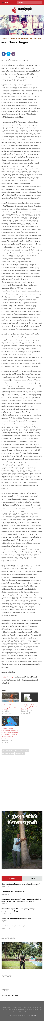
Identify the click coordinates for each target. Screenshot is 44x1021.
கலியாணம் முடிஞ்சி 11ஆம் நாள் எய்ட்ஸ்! (13, 891)
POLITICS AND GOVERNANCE (32, 39)
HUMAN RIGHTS (12, 39)
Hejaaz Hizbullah (8, 753)
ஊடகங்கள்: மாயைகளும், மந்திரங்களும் (13, 926)
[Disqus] (22, 782)
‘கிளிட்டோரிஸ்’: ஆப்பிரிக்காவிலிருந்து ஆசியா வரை (16, 918)
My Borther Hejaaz (8, 677)
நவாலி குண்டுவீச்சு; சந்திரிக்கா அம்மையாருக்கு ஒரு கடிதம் (10, 707)
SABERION (32, 1015)
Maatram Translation (9, 46)
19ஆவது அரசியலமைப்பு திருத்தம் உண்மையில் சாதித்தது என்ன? (21, 884)
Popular (12, 878)
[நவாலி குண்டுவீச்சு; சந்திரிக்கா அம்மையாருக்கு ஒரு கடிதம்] (10, 697)
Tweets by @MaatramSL (10, 995)
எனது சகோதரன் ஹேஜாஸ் (15, 42)
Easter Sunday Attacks (21, 750)
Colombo (5, 39)
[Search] (40, 2)
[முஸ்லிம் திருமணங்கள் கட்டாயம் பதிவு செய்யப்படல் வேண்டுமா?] (29, 697)
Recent (32, 878)
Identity (20, 39)
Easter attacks (7, 750)
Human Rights (19, 753)
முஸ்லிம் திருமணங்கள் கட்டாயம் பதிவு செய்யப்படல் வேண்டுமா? (29, 707)
